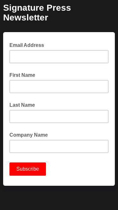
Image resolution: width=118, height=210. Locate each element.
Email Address (28, 44)
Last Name (22, 105)
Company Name (28, 135)
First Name (22, 75)
